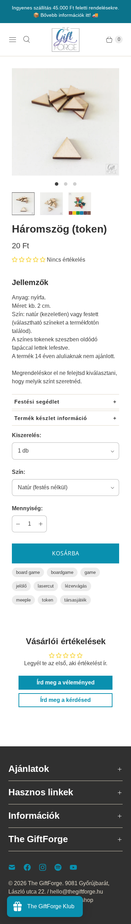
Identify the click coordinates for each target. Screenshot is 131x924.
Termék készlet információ (50, 418)
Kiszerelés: (26, 435)
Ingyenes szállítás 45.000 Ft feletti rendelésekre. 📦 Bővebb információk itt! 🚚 (65, 11)
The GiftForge (45, 883)
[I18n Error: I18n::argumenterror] (23, 203)
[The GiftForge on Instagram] (46, 867)
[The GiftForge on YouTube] (77, 867)
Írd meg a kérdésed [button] (65, 700)
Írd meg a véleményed (66, 682)
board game (28, 572)
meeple (23, 600)
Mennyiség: (27, 508)
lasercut (46, 586)
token (47, 600)
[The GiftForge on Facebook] (31, 867)
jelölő (21, 586)
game (90, 572)
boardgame (62, 572)
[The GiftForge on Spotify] (62, 867)
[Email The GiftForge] (16, 867)
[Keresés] (27, 39)
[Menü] (13, 39)
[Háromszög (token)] (65, 122)
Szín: (18, 472)
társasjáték (75, 600)
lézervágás (76, 586)
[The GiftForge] (66, 39)
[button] (28, 260)
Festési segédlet (36, 402)
